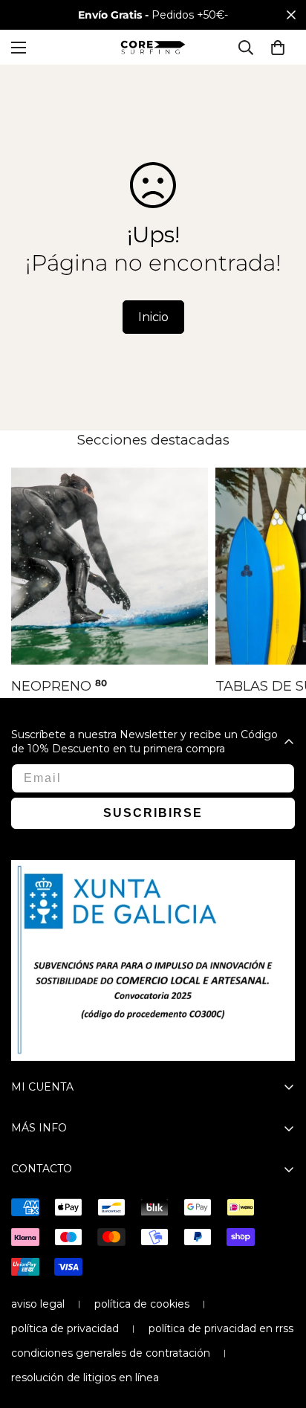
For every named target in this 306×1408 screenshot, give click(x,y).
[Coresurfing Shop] (153, 47)
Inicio (153, 317)
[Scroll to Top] (279, 1329)
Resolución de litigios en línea (85, 1377)
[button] (278, 47)
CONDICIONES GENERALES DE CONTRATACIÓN (110, 1353)
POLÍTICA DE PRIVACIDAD (65, 1328)
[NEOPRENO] (109, 566)
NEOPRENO (59, 685)
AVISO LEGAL (38, 1304)
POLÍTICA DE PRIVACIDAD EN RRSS (221, 1328)
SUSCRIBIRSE (153, 813)
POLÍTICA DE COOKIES (141, 1304)
